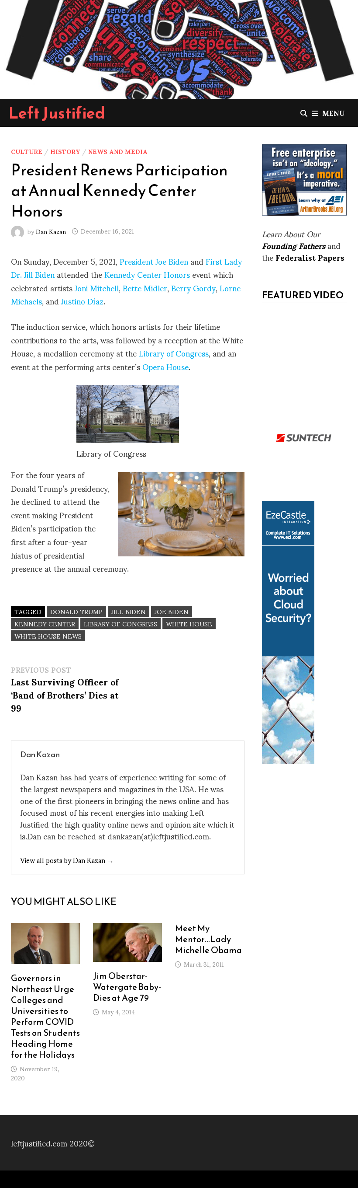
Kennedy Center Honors (147, 274)
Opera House (165, 366)
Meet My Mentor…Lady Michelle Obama (208, 939)
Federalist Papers (309, 257)
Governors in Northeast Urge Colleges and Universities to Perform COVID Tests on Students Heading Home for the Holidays (45, 1016)
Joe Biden (172, 611)
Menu (333, 112)
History (65, 151)
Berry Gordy (193, 287)
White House (189, 623)
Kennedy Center (44, 623)
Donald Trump (76, 611)
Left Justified (57, 113)
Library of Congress (174, 352)
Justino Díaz (82, 300)
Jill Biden (128, 611)
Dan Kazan (51, 231)
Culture (26, 151)
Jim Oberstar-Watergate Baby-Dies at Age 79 (127, 986)
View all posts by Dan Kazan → (67, 859)
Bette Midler (145, 287)
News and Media (118, 151)
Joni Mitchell (97, 287)
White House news (48, 635)
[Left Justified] (179, 47)
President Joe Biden (154, 261)
